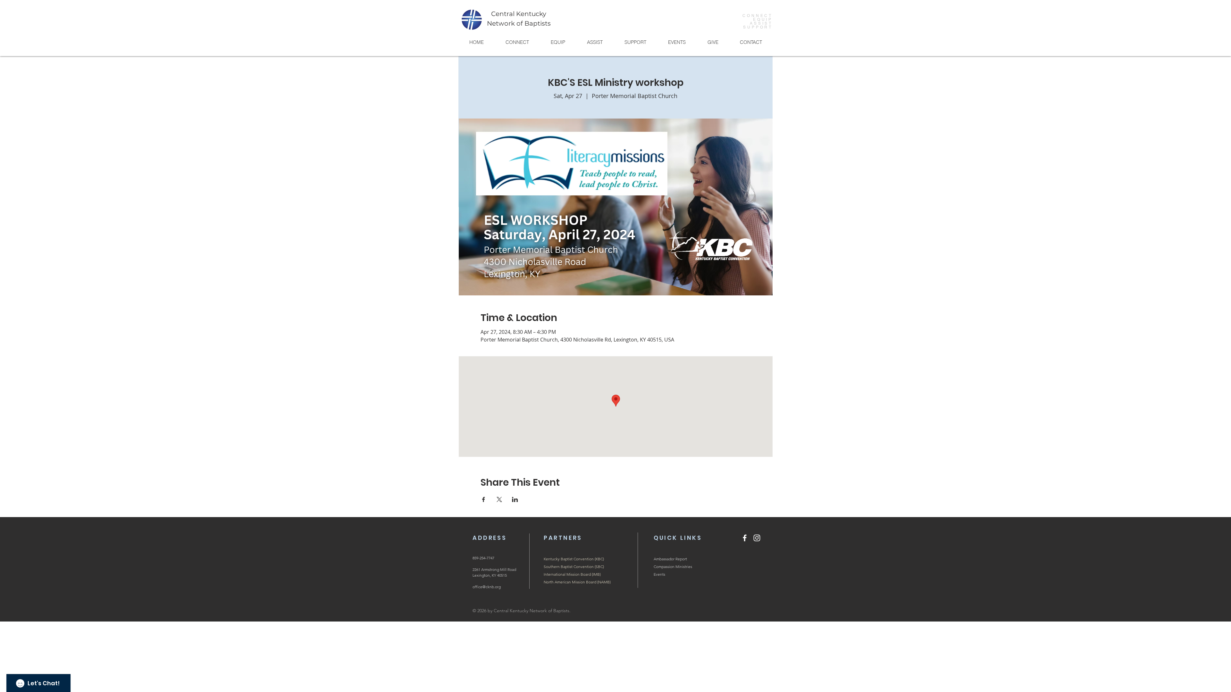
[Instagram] (756, 537)
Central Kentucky (518, 14)
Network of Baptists (519, 23)
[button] (517, 42)
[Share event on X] (499, 499)
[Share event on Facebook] (484, 499)
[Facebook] (744, 537)
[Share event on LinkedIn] (515, 499)
